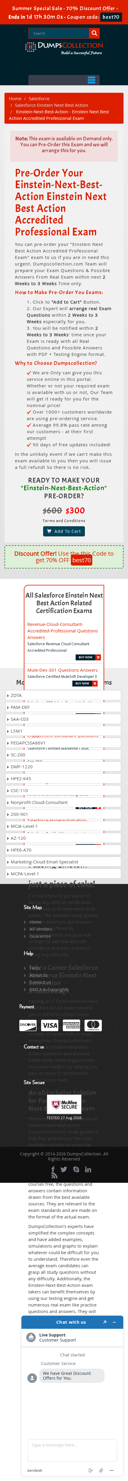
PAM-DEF (20, 707)
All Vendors (41, 929)
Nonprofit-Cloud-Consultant (39, 802)
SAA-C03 (19, 719)
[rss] (54, 1175)
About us (39, 975)
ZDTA (16, 695)
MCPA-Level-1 (24, 874)
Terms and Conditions (64, 520)
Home (15, 98)
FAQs (35, 967)
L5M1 (16, 731)
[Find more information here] (72, 1396)
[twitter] (63, 1169)
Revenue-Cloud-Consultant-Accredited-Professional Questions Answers (62, 630)
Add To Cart (66, 531)
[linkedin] (88, 1169)
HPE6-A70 (21, 850)
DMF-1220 (21, 766)
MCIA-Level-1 (24, 826)
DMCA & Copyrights (49, 989)
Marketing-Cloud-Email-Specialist (44, 862)
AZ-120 (18, 838)
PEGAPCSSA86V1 (28, 743)
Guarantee (40, 936)
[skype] (76, 1169)
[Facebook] (52, 1169)
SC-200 (17, 755)
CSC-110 (19, 790)
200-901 (19, 814)
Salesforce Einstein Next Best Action (51, 105)
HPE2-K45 (20, 778)
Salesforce (39, 98)
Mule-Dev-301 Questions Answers (62, 670)
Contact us (40, 982)
